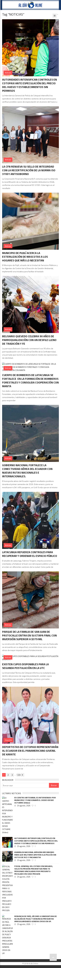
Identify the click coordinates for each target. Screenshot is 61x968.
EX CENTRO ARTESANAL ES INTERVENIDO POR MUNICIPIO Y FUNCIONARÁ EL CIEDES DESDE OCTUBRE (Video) (35, 800)
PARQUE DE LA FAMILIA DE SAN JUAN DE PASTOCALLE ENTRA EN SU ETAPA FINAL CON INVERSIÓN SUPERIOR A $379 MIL (29, 635)
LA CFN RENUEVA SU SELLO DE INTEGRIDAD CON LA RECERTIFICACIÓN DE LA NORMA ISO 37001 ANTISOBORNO (28, 170)
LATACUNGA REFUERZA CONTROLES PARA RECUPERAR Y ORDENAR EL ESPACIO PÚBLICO (29, 554)
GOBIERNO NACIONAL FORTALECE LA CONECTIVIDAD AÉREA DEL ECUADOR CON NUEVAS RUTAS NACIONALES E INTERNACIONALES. (27, 470)
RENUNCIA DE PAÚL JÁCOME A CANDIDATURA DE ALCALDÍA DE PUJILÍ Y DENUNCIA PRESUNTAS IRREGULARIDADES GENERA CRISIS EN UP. (35, 919)
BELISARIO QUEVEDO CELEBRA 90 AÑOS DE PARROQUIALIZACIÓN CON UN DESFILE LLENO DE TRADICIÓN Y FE (29, 340)
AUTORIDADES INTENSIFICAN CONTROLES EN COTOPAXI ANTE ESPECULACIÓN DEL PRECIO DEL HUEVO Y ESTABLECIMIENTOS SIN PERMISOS (29, 85)
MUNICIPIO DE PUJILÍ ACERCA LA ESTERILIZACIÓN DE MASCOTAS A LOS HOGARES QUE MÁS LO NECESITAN (25, 257)
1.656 (18, 774)
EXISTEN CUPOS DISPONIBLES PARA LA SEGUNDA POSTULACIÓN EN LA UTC (25, 666)
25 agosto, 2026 (23, 805)
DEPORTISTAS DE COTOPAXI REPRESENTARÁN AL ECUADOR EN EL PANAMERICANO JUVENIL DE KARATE (30, 751)
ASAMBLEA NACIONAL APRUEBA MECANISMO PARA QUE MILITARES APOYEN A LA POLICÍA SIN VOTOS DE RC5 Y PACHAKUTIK (35, 855)
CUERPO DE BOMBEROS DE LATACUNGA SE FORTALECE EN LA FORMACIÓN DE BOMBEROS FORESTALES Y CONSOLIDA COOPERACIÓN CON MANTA (30, 380)
